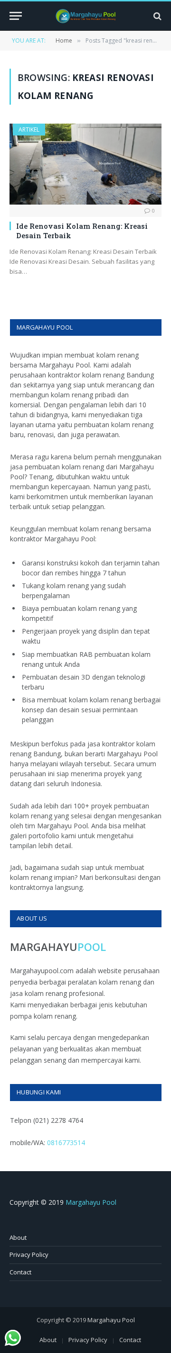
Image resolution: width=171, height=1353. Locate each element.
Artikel (29, 129)
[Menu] (16, 16)
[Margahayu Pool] (85, 16)
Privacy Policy (29, 1254)
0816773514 (66, 1142)
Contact (20, 1272)
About (18, 1237)
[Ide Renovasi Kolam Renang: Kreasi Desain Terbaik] (86, 164)
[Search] (157, 16)
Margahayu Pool (91, 1202)
